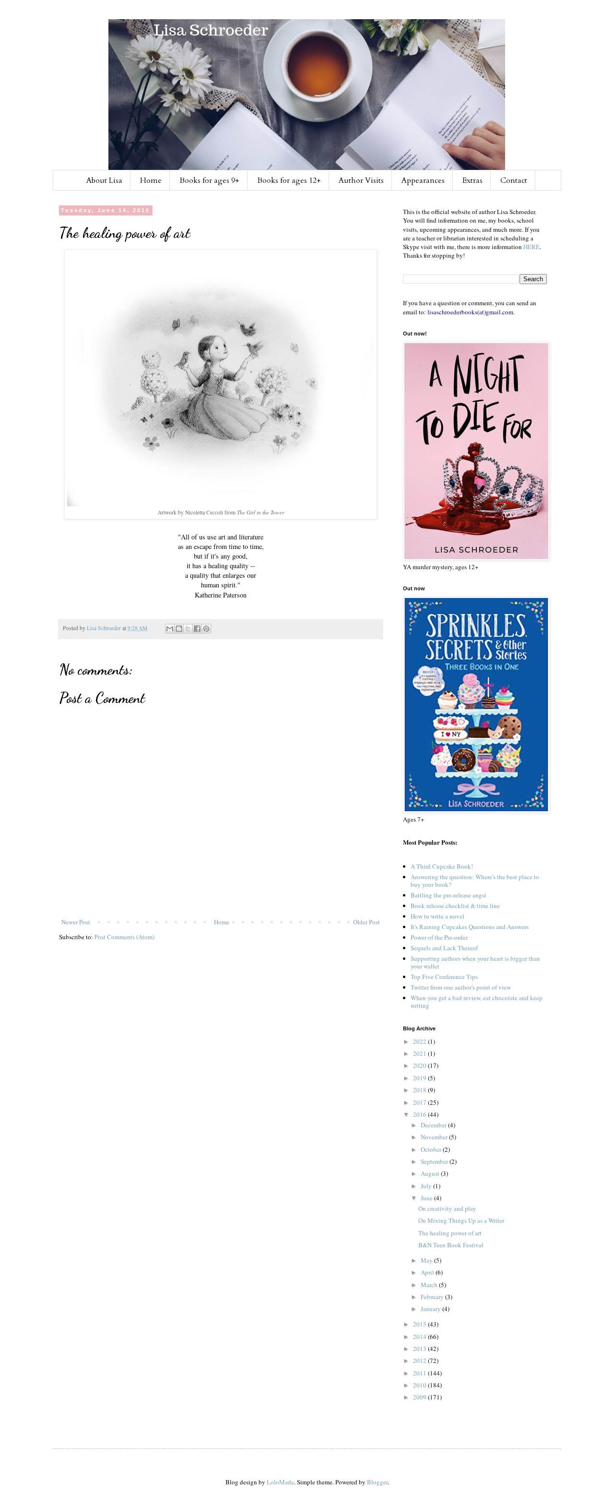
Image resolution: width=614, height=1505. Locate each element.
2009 (420, 1397)
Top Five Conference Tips (444, 976)
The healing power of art (450, 1233)
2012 (420, 1360)
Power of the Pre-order (439, 937)
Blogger (377, 1482)
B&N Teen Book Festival (451, 1245)
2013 (420, 1348)
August (431, 1173)
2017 (420, 1102)
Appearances (423, 180)
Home (151, 180)
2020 (420, 1065)
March (430, 1284)
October (432, 1149)
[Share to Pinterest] (206, 628)
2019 (420, 1078)
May (427, 1260)
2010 (420, 1385)
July (427, 1186)
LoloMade (280, 1482)
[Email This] (170, 628)
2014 (420, 1336)
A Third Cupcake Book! (442, 866)
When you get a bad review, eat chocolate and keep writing (477, 1001)
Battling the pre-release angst (448, 895)
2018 (420, 1090)
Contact (513, 180)
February (433, 1296)
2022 (420, 1041)
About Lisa (104, 180)
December (434, 1125)
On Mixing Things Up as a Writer (461, 1220)
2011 (420, 1373)
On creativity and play (447, 1208)
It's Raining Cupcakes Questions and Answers (470, 926)
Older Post (366, 922)
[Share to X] (188, 628)
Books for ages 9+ (209, 180)
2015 (420, 1324)
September (435, 1161)
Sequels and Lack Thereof (444, 948)
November (435, 1137)
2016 (420, 1114)
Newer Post (75, 922)
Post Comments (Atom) (124, 936)
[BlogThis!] (179, 628)
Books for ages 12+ (289, 180)
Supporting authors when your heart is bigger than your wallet (475, 962)
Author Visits (361, 180)
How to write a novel (437, 916)
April (428, 1272)
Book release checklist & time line (455, 905)
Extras (472, 180)
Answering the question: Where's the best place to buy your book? (475, 880)
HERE (531, 246)
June (427, 1198)
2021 (420, 1053)
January (431, 1308)
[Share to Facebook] (197, 628)
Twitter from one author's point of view (461, 987)
